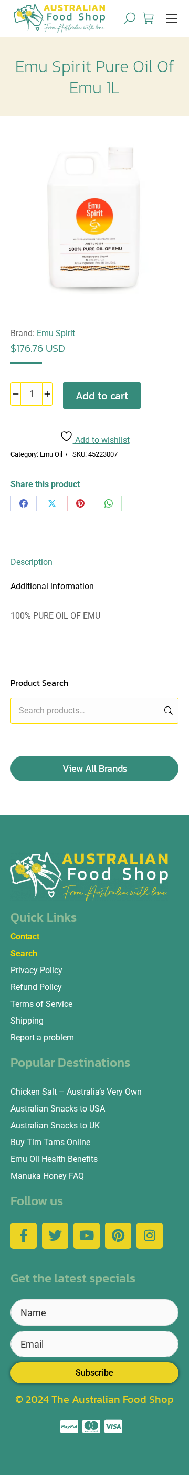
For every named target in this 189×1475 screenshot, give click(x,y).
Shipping (27, 1021)
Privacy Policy (36, 970)
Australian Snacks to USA (57, 1109)
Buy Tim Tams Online (50, 1142)
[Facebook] (23, 503)
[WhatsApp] (109, 503)
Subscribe (94, 1373)
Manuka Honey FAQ (47, 1176)
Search (167, 711)
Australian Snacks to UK (55, 1125)
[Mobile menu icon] (171, 18)
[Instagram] (149, 1236)
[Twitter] (55, 1236)
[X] (52, 503)
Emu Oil (51, 454)
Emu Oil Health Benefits (54, 1159)
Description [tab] (31, 562)
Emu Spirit (56, 333)
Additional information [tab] (52, 586)
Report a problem (42, 1038)
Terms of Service (41, 1004)
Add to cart (102, 395)
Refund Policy (36, 987)
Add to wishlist (101, 440)
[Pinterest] (80, 503)
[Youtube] (87, 1236)
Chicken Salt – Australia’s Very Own (76, 1092)
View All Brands (94, 768)
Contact (24, 937)
